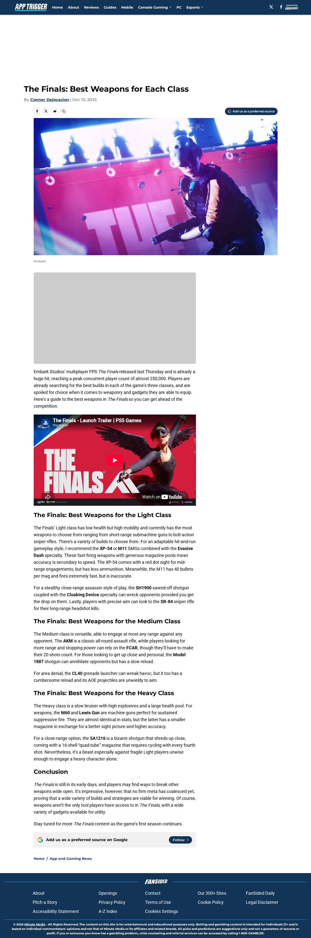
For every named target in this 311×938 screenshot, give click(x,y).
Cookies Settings (161, 911)
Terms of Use (158, 902)
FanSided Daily (260, 893)
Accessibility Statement (56, 911)
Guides (110, 7)
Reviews (91, 7)
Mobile (127, 7)
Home (57, 7)
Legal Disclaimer (262, 902)
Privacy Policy (112, 902)
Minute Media (34, 924)
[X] (271, 7)
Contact (153, 893)
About (73, 7)
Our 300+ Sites (212, 893)
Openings (108, 893)
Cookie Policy (211, 902)
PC (179, 7)
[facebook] (281, 7)
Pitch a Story (45, 902)
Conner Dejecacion (49, 99)
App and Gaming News (71, 858)
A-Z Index (108, 911)
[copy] (63, 111)
